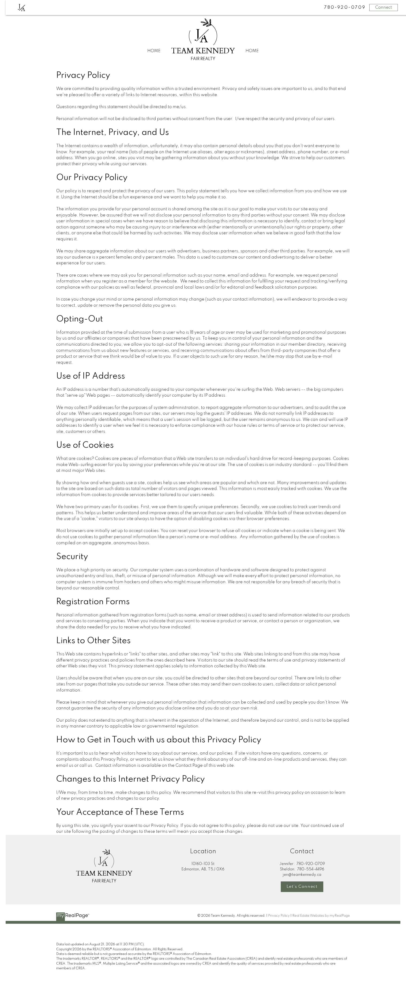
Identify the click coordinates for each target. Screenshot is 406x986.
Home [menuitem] (153, 51)
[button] (302, 886)
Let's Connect (302, 886)
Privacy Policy (279, 915)
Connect (383, 7)
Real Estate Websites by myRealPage (321, 915)
